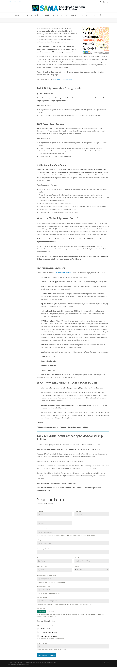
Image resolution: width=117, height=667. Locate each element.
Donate (10, 1)
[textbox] (90, 569)
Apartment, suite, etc (43, 549)
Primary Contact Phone (43, 586)
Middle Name (78, 511)
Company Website (42, 597)
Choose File (41, 611)
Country (76, 566)
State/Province (78, 558)
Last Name (40, 520)
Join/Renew (17, 1)
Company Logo (41, 608)
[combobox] (91, 569)
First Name (40, 511)
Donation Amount (42, 643)
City (38, 558)
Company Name (42, 529)
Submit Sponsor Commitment (46, 655)
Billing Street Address (43, 540)
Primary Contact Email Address (46, 575)
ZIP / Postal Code (42, 566)
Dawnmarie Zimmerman (63, 273)
